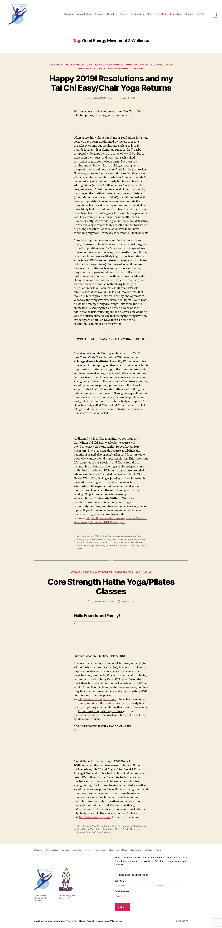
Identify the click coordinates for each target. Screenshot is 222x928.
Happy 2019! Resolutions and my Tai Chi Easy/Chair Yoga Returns (111, 83)
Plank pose (135, 829)
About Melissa (84, 14)
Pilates (147, 572)
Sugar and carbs (96, 545)
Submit (122, 907)
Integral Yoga (125, 539)
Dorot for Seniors (85, 536)
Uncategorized (87, 68)
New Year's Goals (109, 542)
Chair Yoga (55, 65)
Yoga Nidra (137, 68)
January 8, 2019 (128, 98)
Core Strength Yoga (101, 826)
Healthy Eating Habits (107, 539)
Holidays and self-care (79, 65)
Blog (149, 14)
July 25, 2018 (128, 601)
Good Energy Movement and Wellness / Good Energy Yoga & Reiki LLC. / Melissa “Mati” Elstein (81, 921)
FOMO (98, 536)
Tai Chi (169, 65)
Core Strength (124, 572)
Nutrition (131, 65)
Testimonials (137, 14)
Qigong (144, 65)
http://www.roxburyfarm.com (97, 699)
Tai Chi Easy (111, 545)
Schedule (112, 14)
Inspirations (176, 14)
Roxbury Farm (83, 832)
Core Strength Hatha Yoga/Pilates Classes (111, 586)
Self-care (157, 65)
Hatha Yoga (108, 829)
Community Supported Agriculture (92, 572)
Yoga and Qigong (118, 68)
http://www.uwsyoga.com (95, 817)
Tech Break (123, 545)
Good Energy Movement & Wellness (119, 536)
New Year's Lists (126, 542)
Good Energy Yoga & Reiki (89, 829)
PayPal (200, 14)
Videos (123, 14)
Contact (189, 14)
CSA (138, 572)
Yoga (102, 68)
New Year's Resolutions (109, 65)
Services (99, 14)
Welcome (69, 14)
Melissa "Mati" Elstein (103, 98)
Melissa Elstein (93, 542)
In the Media (161, 14)
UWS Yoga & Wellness (101, 832)
